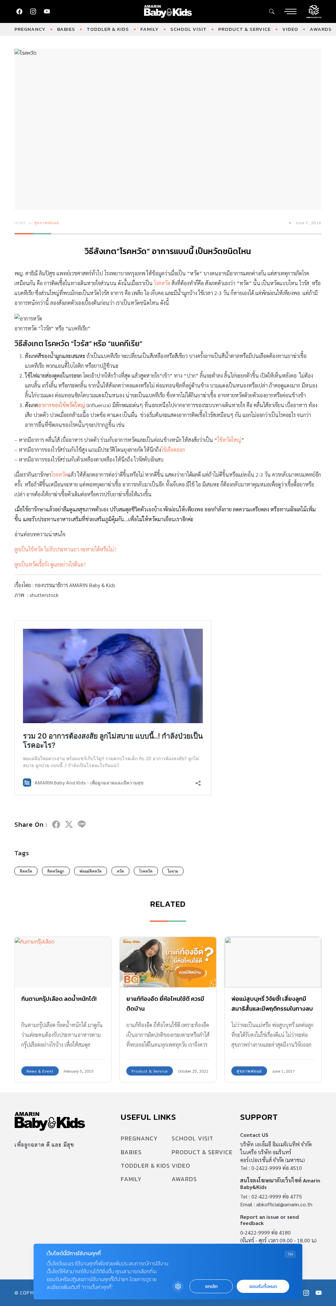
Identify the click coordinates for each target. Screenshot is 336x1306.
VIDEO (290, 29)
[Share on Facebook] (56, 824)
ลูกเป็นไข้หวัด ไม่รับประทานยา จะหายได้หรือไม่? (65, 549)
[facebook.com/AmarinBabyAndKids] (19, 11)
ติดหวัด (26, 871)
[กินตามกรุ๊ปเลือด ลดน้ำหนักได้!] (63, 962)
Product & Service (244, 29)
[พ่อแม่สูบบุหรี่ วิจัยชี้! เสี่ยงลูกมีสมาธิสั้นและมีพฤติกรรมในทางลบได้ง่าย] (273, 962)
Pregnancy (30, 29)
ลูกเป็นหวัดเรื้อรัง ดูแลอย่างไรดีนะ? (50, 564)
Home (20, 222)
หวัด (120, 871)
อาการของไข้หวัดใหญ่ (61, 405)
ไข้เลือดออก (173, 449)
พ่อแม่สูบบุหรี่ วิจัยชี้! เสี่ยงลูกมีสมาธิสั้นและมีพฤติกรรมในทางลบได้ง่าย (272, 1008)
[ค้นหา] (272, 11)
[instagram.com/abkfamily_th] (33, 11)
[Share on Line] (82, 824)
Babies (66, 29)
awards (321, 29)
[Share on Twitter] (69, 824)
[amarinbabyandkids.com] (168, 11)
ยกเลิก (211, 1286)
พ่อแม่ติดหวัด (90, 871)
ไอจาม (173, 871)
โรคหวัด (162, 283)
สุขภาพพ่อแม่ (46, 222)
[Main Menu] (290, 11)
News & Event (40, 1071)
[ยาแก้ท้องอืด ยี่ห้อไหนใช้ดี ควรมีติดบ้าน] (168, 962)
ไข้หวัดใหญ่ (229, 439)
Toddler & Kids (108, 29)
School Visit (188, 29)
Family (149, 29)
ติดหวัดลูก (55, 871)
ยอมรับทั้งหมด (263, 1286)
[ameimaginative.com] (314, 11)
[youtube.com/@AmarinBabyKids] (47, 11)
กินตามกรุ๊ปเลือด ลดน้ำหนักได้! (58, 998)
